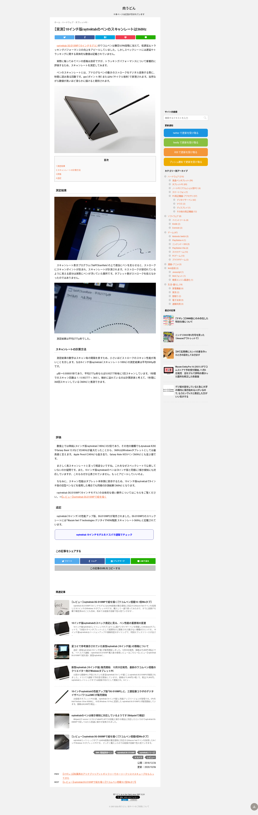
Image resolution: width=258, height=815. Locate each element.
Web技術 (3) (173, 268)
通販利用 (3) (177, 303)
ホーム (57, 22)
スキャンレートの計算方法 (68, 170)
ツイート (68, 561)
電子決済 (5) (177, 299)
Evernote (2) (177, 227)
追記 (58, 178)
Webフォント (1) (179, 275)
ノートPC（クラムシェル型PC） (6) (186, 188)
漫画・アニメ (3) (174, 264)
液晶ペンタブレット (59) (182, 180)
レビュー (151, 757)
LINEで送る (144, 561)
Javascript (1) (177, 271)
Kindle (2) (176, 223)
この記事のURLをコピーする (105, 568)
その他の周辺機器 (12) (187, 211)
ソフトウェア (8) (174, 216)
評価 (58, 174)
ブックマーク (119, 561)
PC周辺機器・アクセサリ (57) (184, 195)
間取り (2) (176, 296)
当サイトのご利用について (138, 806)
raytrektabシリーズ (147, 752)
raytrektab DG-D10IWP (126, 752)
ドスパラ (138, 757)
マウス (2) (181, 203)
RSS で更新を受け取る (185, 152)
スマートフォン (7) (180, 191)
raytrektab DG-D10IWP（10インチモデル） (77, 45)
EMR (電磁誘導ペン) (104, 752)
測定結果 (60, 165)
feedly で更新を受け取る (185, 142)
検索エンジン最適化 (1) (182, 279)
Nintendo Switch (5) (180, 236)
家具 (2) (175, 292)
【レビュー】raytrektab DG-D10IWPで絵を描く (84, 496)
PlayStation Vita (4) (180, 247)
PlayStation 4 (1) (179, 240)
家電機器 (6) (177, 288)
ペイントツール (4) (180, 219)
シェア (94, 561)
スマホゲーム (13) (180, 251)
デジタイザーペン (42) (186, 199)
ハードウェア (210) (176, 176)
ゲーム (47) (173, 232)
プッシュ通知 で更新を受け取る (186, 162)
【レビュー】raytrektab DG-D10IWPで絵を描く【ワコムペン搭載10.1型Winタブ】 (99, 782)
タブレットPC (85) (179, 184)
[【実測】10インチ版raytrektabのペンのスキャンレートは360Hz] (105, 37)
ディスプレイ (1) (183, 207)
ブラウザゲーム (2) (180, 259)
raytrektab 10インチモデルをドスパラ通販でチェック (104, 534)
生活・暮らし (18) (175, 284)
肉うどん (129, 8)
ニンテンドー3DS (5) (180, 244)
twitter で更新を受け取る (185, 133)
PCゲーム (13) (178, 255)
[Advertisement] (185, 62)
